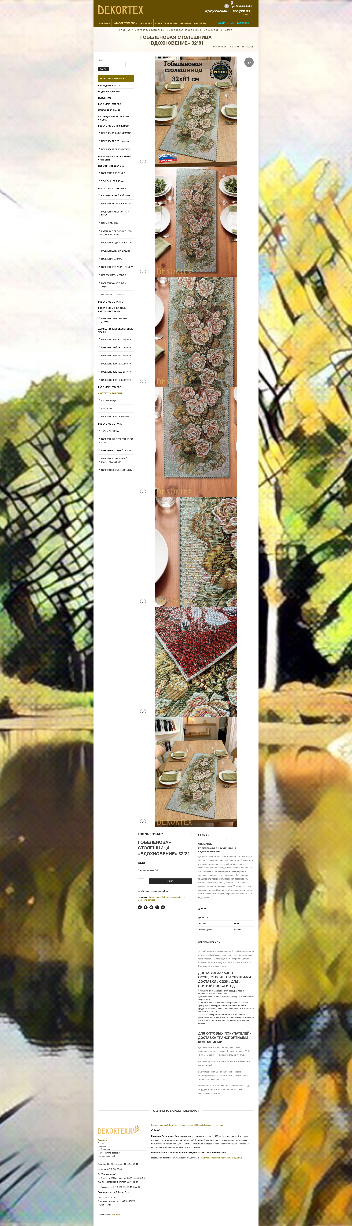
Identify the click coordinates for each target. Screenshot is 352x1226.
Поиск (100, 59)
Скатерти (106, 408)
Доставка (146, 23)
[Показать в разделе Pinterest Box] (151, 907)
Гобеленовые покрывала (113, 125)
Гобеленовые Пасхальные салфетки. (114, 158)
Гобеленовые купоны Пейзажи (113, 320)
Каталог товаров (124, 23)
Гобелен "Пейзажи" (112, 258)
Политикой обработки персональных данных (221, 1157)
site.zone (116, 1214)
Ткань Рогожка (110, 430)
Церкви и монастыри (113, 275)
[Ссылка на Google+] (157, 907)
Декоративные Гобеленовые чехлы (115, 330)
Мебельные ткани (109, 110)
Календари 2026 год (109, 103)
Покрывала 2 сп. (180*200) (115, 141)
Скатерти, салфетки (148, 29)
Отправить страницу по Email (155, 891)
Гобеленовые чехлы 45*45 (116, 339)
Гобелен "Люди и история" (116, 242)
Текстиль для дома (112, 181)
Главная (104, 23)
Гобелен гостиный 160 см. (116, 450)
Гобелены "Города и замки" (117, 266)
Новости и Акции (166, 23)
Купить (170, 881)
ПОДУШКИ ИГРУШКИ (109, 91)
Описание (203, 835)
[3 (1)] (196, 331)
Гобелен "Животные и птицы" (113, 285)
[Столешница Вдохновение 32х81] (196, 111)
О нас (199, 1124)
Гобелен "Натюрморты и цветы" (114, 213)
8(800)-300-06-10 (216, 11)
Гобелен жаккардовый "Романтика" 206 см (113, 460)
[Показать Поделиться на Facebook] (146, 907)
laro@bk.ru (240, 11)
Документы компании (213, 1124)
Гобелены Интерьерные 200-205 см (116, 441)
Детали (202, 909)
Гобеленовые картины (112, 188)
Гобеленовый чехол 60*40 (116, 363)
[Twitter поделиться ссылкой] (140, 907)
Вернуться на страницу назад (233, 46)
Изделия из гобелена (111, 165)
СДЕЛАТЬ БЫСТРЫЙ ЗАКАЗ (233, 22)
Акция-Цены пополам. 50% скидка (113, 118)
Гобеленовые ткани (110, 423)
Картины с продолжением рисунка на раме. (115, 233)
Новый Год (104, 97)
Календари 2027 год (109, 85)
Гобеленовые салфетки (173, 896)
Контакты (200, 23)
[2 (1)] (196, 221)
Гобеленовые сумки (113, 173)
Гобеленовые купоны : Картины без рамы (112, 309)
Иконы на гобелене (112, 294)
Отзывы (185, 23)
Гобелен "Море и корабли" (116, 203)
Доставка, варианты (209, 942)
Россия (237, 929)
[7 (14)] (196, 771)
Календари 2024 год (109, 387)
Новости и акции (187, 1124)
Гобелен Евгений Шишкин (116, 250)
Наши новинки (109, 223)
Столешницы (154, 896)
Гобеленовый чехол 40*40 (116, 347)
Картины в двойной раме (115, 195)
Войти (246, 14)
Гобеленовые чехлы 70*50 (116, 371)
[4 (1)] (196, 441)
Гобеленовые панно (110, 301)
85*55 (236, 923)
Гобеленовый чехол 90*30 (116, 379)
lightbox (143, 161)
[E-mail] (163, 907)
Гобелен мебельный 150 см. (117, 469)
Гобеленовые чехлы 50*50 (116, 355)
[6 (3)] (196, 661)
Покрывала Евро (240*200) (115, 149)
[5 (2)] (196, 551)
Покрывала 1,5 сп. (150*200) (116, 132)
